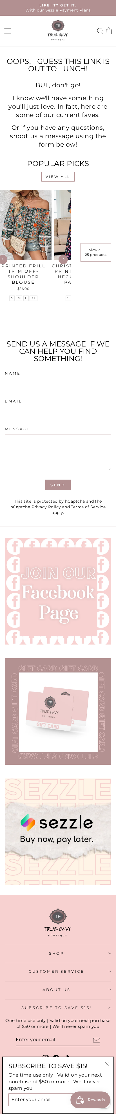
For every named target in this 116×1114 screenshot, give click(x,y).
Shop (56, 953)
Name (13, 373)
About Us (57, 989)
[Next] (63, 259)
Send (58, 485)
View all (58, 177)
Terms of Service (88, 506)
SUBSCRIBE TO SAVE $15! (56, 1007)
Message (18, 429)
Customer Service (57, 971)
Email (13, 401)
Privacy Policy (46, 506)
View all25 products (96, 252)
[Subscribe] (96, 1040)
